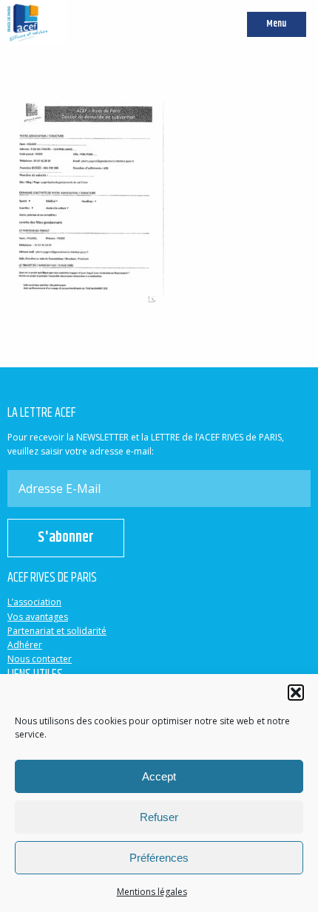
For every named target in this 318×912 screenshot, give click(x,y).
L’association (34, 602)
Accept (159, 776)
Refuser (159, 817)
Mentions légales (152, 891)
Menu (276, 24)
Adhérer (24, 645)
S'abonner (66, 537)
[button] (295, 692)
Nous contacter (39, 659)
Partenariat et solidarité (56, 631)
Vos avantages (37, 616)
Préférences (159, 857)
